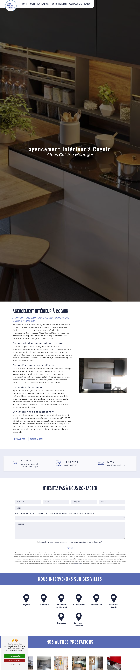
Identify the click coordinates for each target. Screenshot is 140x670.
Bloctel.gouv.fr (78, 563)
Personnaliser (15, 665)
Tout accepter (14, 656)
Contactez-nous (36, 439)
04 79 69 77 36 (70, 465)
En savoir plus (19, 439)
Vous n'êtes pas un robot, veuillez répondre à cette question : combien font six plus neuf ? (54, 513)
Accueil (24, 4)
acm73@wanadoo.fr (116, 465)
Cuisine (32, 4)
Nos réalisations (75, 4)
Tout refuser (14, 660)
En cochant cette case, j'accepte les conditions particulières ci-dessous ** (70, 542)
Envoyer (70, 548)
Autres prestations (59, 4)
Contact (87, 4)
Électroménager (43, 4)
